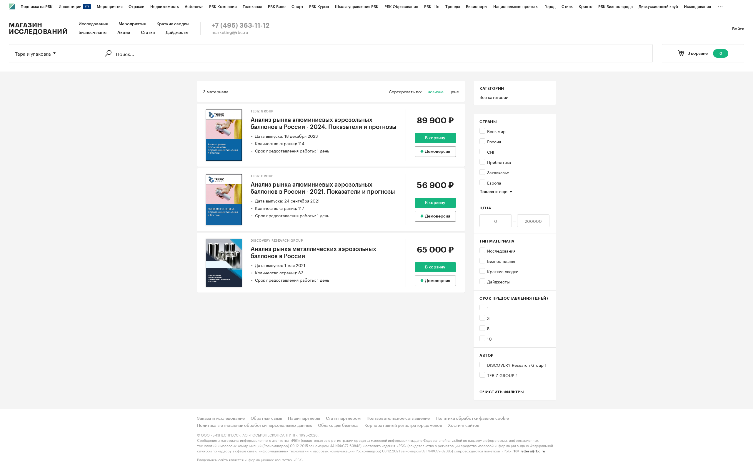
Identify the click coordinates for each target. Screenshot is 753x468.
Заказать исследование (221, 418)
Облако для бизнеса (338, 426)
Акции (123, 33)
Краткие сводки (172, 24)
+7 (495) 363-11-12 (240, 25)
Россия (494, 141)
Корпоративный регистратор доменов (403, 426)
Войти (738, 29)
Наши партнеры (304, 418)
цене (454, 91)
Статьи (148, 33)
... (720, 6)
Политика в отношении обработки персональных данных (254, 426)
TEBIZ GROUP (502, 375)
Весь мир (496, 131)
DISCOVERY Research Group (516, 365)
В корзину (435, 138)
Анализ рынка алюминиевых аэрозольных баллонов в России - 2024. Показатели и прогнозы (324, 123)
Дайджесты (177, 33)
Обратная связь (266, 418)
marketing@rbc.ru (229, 33)
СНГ (491, 152)
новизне (436, 91)
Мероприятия (132, 24)
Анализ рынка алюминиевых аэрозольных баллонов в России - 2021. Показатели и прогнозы (323, 188)
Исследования (93, 24)
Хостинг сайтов (463, 426)
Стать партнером (343, 418)
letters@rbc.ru (533, 450)
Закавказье (498, 172)
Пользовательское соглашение (398, 418)
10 (489, 338)
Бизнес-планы (92, 33)
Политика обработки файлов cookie (472, 418)
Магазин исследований (38, 28)
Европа (494, 182)
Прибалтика (499, 162)
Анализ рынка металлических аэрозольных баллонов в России (313, 252)
